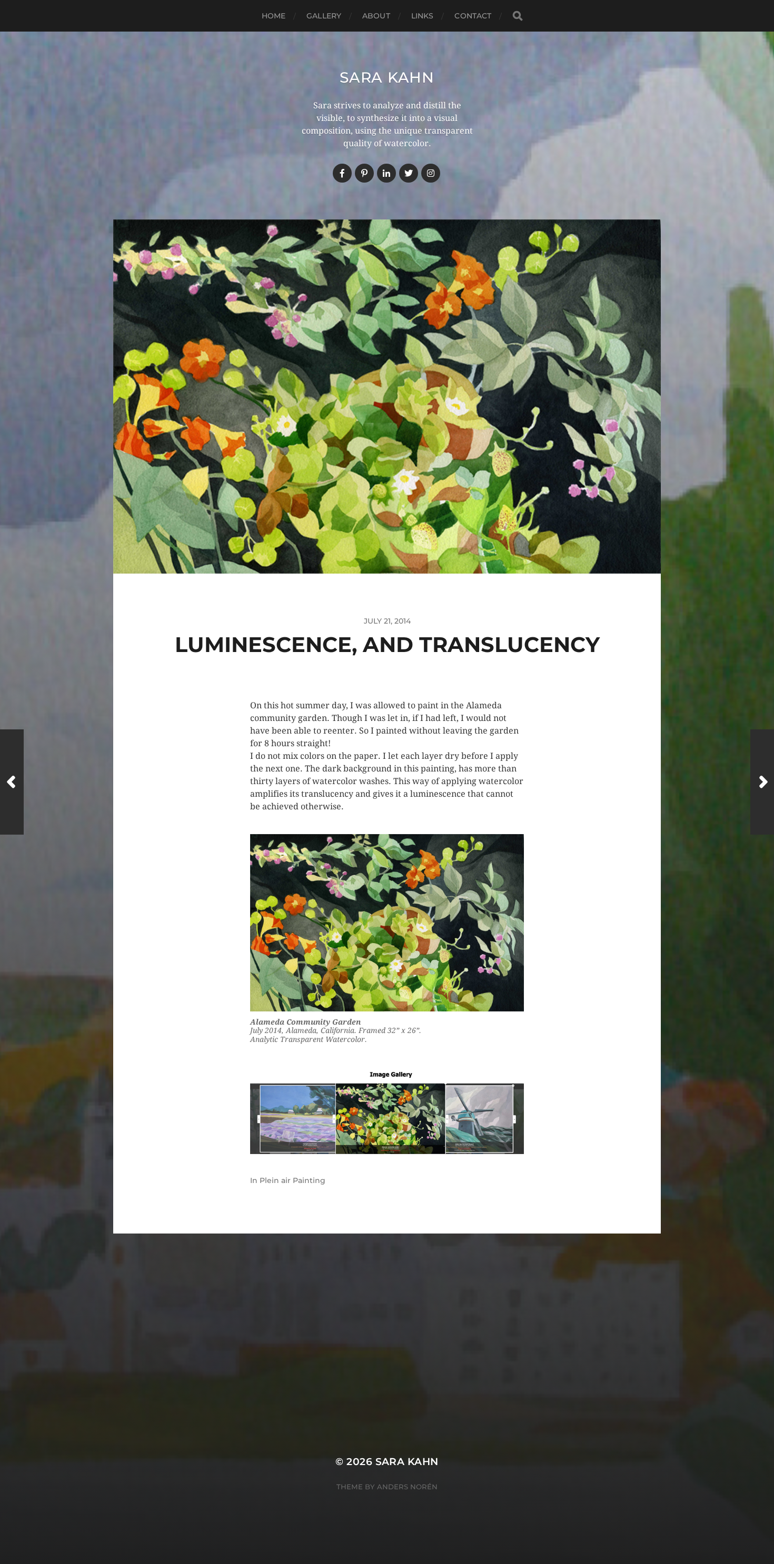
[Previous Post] (12, 782)
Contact (472, 16)
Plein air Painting (292, 1180)
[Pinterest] (364, 173)
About (376, 16)
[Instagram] (430, 173)
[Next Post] (762, 782)
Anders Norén (407, 1486)
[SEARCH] (517, 16)
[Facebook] (342, 173)
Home (274, 16)
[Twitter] (408, 173)
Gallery (323, 16)
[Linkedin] (386, 173)
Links (422, 16)
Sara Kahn (387, 77)
